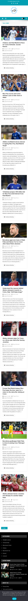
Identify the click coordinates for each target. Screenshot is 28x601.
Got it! (14, 598)
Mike (21, 569)
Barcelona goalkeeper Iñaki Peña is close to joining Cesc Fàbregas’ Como (14, 443)
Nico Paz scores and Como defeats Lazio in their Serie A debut (12, 95)
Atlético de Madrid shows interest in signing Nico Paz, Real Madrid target (14, 143)
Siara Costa (15, 294)
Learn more (14, 596)
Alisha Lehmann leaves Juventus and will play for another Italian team (13, 495)
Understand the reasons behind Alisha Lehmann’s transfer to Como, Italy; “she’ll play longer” (13, 290)
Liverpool (5, 556)
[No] (26, 595)
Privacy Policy (6, 586)
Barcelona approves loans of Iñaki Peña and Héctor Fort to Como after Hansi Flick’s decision (14, 242)
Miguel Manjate (16, 48)
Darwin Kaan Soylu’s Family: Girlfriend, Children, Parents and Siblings (18, 566)
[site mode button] (23, 18)
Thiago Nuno (16, 147)
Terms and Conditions (8, 589)
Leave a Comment (8, 50)
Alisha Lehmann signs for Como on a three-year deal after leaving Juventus (13, 340)
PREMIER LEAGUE (7, 540)
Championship (6, 542)
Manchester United (7, 545)
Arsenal (4, 553)
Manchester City (6, 550)
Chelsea (4, 548)
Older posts (5, 528)
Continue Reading (10, 67)
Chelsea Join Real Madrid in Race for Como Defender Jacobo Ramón (14, 44)
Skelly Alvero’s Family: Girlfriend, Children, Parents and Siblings (18, 574)
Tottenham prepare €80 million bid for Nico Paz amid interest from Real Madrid (14, 193)
